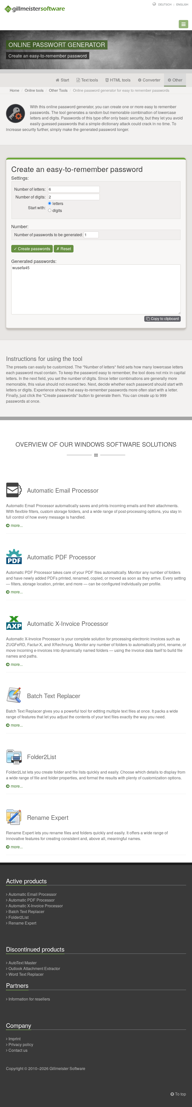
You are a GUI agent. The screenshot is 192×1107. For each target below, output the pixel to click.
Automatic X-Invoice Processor (35, 906)
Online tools (34, 90)
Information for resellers (29, 999)
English (182, 4)
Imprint (14, 1039)
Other (177, 80)
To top (180, 1094)
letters (57, 203)
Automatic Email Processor (32, 894)
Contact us (18, 1050)
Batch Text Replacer (26, 911)
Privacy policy (20, 1044)
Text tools (89, 80)
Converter (151, 80)
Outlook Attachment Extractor (34, 968)
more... (17, 525)
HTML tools (120, 80)
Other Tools (58, 90)
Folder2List (18, 917)
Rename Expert (22, 923)
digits (57, 210)
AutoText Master (22, 963)
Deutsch (165, 4)
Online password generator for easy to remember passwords (121, 90)
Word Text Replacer (26, 974)
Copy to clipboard (165, 318)
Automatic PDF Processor (31, 900)
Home (14, 90)
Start (65, 80)
